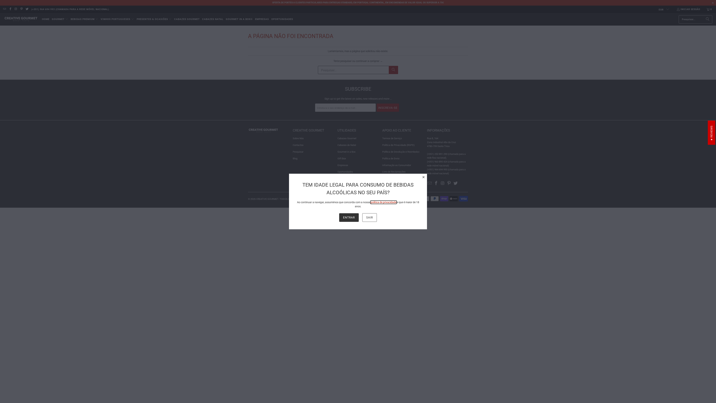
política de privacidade (383, 202)
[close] (423, 177)
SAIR (369, 217)
